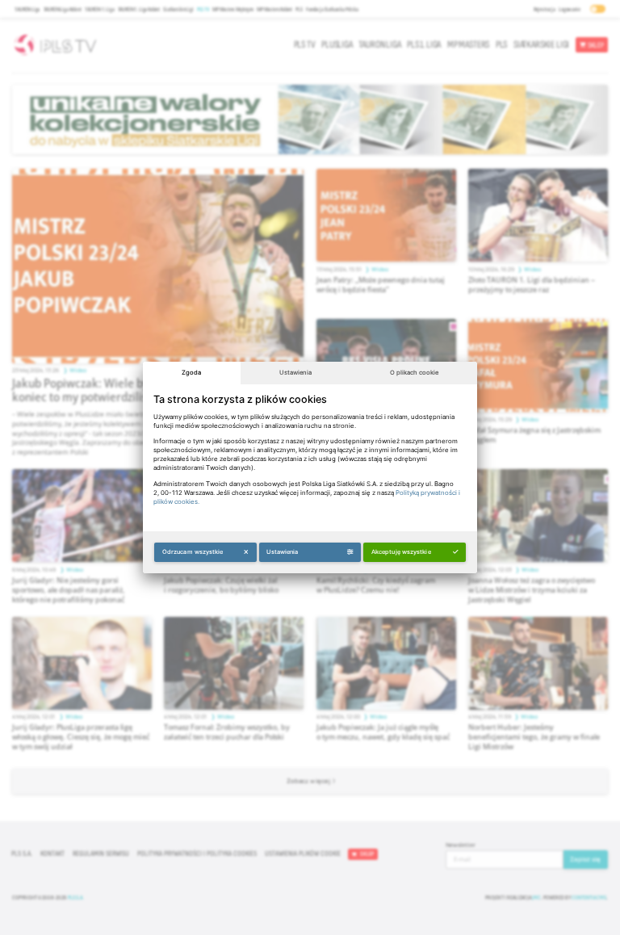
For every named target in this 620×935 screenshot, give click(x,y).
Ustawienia (295, 372)
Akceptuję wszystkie (401, 552)
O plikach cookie (414, 372)
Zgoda (191, 372)
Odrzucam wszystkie (193, 552)
